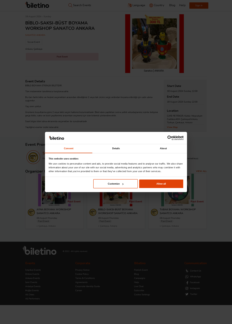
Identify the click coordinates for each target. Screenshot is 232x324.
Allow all (161, 183)
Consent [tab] (68, 148)
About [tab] (163, 148)
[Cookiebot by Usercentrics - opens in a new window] (170, 138)
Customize (114, 183)
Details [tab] (116, 148)
